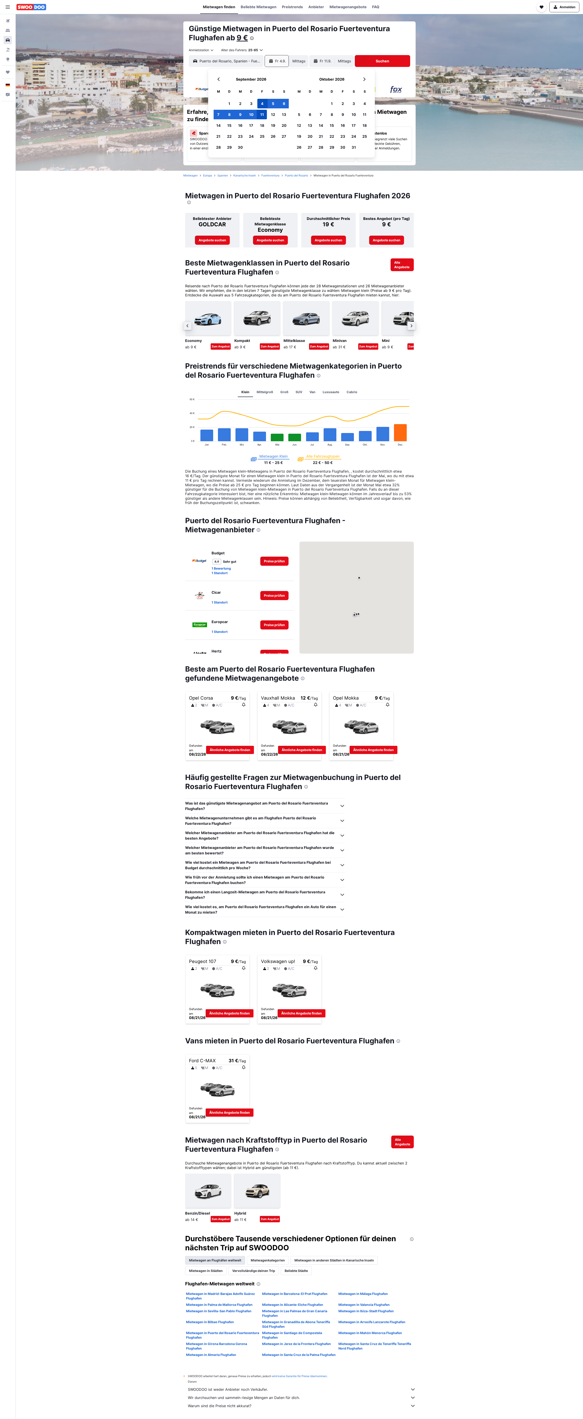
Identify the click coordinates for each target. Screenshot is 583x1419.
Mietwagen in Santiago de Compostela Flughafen (292, 1335)
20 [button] (284, 125)
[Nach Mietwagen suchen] (8, 40)
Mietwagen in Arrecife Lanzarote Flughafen (371, 1322)
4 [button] (262, 103)
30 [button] (240, 147)
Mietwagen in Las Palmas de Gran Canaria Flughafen (294, 1313)
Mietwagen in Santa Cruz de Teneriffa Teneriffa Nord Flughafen (374, 1346)
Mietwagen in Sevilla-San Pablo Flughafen (218, 1311)
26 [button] (273, 136)
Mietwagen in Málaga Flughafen (363, 1294)
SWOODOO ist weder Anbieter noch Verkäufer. (228, 1389)
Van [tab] (312, 392)
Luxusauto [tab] (331, 392)
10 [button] (251, 114)
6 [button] (284, 103)
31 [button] (354, 147)
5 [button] (273, 103)
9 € (242, 37)
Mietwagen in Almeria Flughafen (211, 1355)
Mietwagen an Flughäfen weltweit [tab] (215, 1260)
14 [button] (218, 125)
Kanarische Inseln (244, 175)
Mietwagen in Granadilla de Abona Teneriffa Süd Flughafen (296, 1324)
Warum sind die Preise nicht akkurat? (219, 1406)
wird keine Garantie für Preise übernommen (299, 1376)
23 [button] (240, 136)
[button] (8, 7)
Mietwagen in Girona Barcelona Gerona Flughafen (216, 1346)
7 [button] (218, 114)
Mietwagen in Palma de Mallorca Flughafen (219, 1305)
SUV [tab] (299, 392)
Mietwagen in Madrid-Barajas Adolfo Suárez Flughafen (220, 1296)
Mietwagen (190, 175)
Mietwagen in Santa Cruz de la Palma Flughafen (299, 1355)
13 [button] (284, 114)
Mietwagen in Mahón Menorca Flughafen (370, 1333)
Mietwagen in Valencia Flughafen (364, 1305)
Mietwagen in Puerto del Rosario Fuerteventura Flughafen (222, 1335)
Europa (207, 175)
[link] (212, 240)
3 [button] (251, 103)
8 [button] (229, 114)
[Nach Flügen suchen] (8, 20)
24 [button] (251, 136)
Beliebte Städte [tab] (296, 1271)
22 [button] (229, 136)
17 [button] (251, 125)
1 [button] (229, 103)
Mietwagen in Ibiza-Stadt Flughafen (366, 1311)
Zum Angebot (221, 346)
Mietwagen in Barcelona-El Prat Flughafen (294, 1294)
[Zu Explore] (8, 59)
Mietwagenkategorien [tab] (268, 1260)
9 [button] (240, 114)
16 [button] (240, 125)
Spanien (222, 175)
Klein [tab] (245, 392)
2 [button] (240, 103)
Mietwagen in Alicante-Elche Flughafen (292, 1305)
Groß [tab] (284, 392)
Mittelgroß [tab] (265, 392)
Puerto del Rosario (296, 175)
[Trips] (8, 72)
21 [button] (218, 136)
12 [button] (273, 114)
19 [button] (273, 125)
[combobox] (201, 50)
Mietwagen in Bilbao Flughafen (210, 1322)
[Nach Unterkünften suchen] (8, 30)
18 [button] (262, 125)
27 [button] (284, 136)
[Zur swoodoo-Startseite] (31, 7)
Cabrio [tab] (352, 392)
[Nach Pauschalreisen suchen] (8, 49)
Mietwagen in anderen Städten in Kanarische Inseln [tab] (334, 1260)
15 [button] (229, 125)
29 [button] (229, 147)
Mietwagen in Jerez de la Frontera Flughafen (296, 1344)
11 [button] (262, 114)
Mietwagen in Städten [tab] (206, 1271)
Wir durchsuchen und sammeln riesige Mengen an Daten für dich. (244, 1397)
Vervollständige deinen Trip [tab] (253, 1271)
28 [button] (218, 147)
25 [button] (262, 136)
